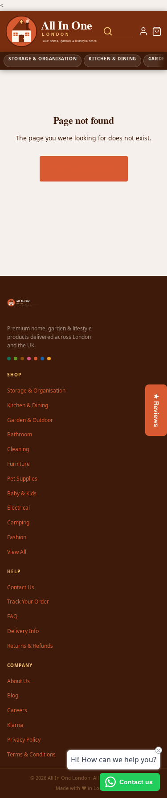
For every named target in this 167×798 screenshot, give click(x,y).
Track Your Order (28, 601)
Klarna (15, 725)
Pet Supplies (22, 478)
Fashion (16, 537)
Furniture (18, 464)
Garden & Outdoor (30, 420)
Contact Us (20, 587)
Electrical (18, 507)
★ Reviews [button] (156, 410)
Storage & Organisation (36, 390)
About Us (18, 681)
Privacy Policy (24, 739)
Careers (17, 710)
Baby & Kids (22, 493)
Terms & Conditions (31, 754)
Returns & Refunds (30, 646)
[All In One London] (41, 31)
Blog (12, 695)
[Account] (143, 31)
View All (16, 552)
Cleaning (18, 449)
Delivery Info (23, 631)
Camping (18, 522)
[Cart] (157, 31)
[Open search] (107, 31)
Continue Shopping (84, 168)
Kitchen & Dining (27, 405)
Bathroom (19, 434)
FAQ (12, 616)
